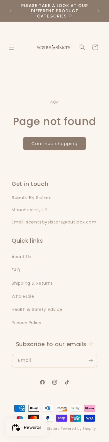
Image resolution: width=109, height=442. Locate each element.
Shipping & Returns (32, 283)
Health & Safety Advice (37, 309)
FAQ (16, 270)
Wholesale (23, 296)
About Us (21, 257)
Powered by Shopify (78, 428)
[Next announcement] (98, 10)
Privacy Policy (26, 322)
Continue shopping (54, 143)
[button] (11, 47)
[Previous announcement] (10, 10)
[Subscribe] (90, 360)
